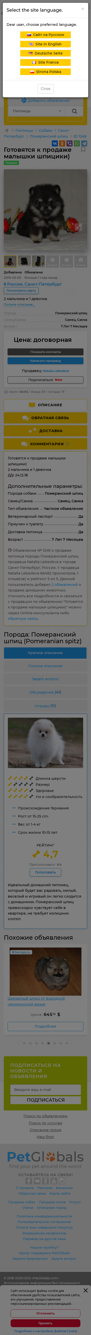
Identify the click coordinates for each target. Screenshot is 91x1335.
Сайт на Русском (47, 34)
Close (45, 88)
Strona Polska (47, 71)
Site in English (47, 44)
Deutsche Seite (48, 53)
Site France (47, 62)
